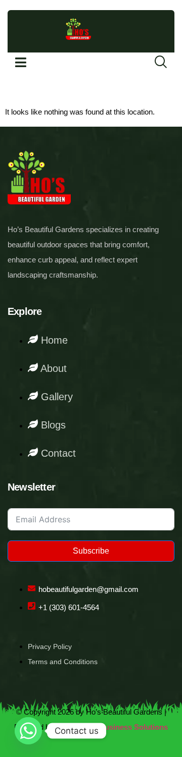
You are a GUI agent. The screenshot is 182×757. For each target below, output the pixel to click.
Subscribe (91, 551)
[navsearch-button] (154, 62)
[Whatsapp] (28, 730)
